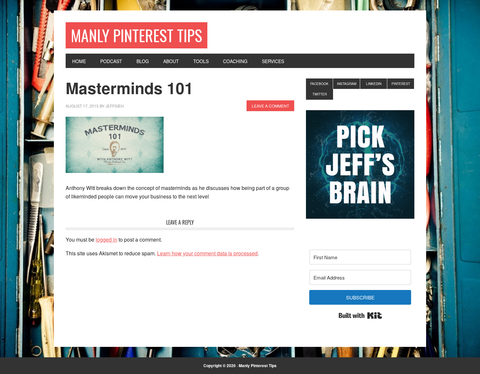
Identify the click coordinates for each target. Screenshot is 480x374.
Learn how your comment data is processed (207, 253)
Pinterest (401, 83)
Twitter (319, 94)
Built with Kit (360, 315)
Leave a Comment (270, 106)
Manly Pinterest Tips (136, 35)
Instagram (346, 83)
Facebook (319, 83)
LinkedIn (373, 83)
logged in (106, 239)
